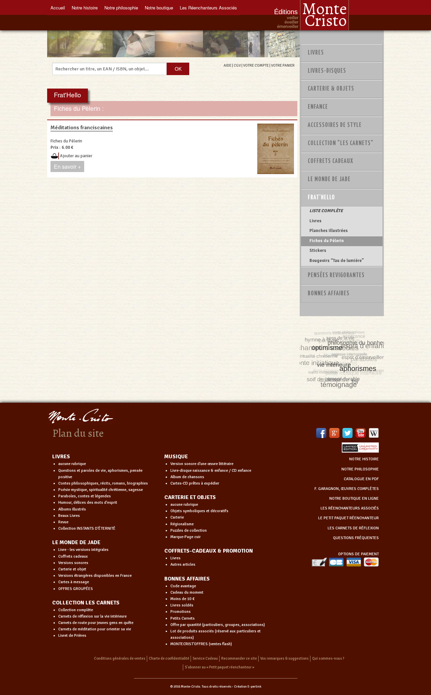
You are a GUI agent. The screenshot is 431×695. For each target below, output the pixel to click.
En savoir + (67, 166)
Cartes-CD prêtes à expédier (194, 483)
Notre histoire (85, 7)
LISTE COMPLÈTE (326, 210)
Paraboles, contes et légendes (84, 496)
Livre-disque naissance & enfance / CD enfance (210, 470)
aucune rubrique (72, 463)
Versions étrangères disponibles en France (95, 575)
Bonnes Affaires (329, 294)
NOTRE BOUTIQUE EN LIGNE (354, 498)
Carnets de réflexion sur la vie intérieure (92, 616)
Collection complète (75, 610)
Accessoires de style (335, 125)
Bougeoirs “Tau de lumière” (336, 260)
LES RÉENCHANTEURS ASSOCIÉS (350, 508)
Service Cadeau (205, 658)
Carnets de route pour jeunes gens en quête (95, 622)
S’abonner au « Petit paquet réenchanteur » (219, 667)
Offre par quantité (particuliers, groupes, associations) (217, 624)
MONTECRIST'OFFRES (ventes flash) (201, 644)
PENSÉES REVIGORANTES (336, 275)
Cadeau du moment (186, 592)
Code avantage (183, 586)
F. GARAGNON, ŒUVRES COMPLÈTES (346, 488)
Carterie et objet (72, 569)
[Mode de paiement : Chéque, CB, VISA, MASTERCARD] (345, 561)
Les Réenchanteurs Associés (208, 7)
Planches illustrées (328, 230)
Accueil (58, 7)
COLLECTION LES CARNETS (86, 602)
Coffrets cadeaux (73, 556)
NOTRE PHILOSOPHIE (360, 469)
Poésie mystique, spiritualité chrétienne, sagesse (100, 489)
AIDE (227, 65)
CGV (237, 65)
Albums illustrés (72, 509)
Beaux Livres (69, 515)
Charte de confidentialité (169, 658)
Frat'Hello (321, 198)
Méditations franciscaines (82, 127)
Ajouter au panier (76, 156)
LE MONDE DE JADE (76, 542)
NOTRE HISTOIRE (364, 459)
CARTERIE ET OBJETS (190, 497)
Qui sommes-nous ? (328, 658)
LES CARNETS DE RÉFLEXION (353, 528)
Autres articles (182, 564)
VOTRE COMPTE (256, 65)
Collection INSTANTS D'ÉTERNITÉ (86, 528)
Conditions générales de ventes (119, 658)
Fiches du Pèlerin (326, 240)
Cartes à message (73, 582)
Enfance (318, 107)
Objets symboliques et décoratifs (199, 511)
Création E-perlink (247, 687)
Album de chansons (187, 476)
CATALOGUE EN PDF (361, 479)
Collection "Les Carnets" (340, 143)
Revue (63, 522)
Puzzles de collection (188, 530)
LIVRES (61, 456)
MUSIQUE (176, 456)
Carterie (177, 517)
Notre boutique (159, 7)
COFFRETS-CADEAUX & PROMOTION (208, 551)
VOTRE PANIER (283, 65)
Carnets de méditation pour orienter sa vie (94, 629)
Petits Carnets (182, 618)
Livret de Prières (72, 635)
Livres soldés (181, 605)
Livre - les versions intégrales (83, 549)
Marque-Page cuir (185, 536)
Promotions (180, 611)
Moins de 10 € (182, 598)
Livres (316, 53)
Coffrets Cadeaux (330, 161)
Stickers (317, 250)
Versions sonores (73, 562)
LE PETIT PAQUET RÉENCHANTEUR (348, 518)
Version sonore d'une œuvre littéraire (201, 463)
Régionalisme (182, 524)
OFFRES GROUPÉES (75, 588)
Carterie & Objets (331, 89)
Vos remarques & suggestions (284, 658)
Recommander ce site (239, 658)
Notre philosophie (121, 7)
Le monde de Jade (329, 179)
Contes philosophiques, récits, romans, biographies (103, 483)
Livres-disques (327, 71)
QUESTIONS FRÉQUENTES (356, 537)
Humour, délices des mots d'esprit (87, 502)
